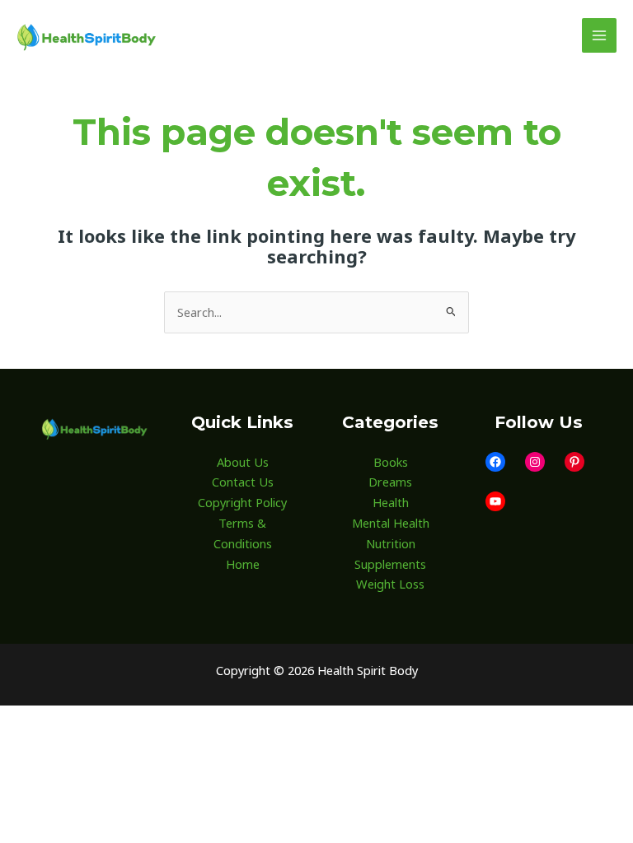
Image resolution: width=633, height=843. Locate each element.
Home (243, 564)
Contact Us (243, 481)
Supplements (390, 564)
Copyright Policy (242, 502)
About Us (243, 462)
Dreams (390, 481)
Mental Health (390, 523)
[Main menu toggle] (599, 35)
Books (390, 462)
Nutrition (390, 543)
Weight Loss (390, 583)
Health (391, 502)
